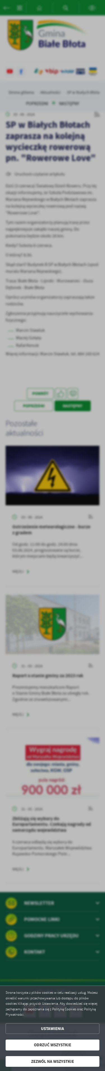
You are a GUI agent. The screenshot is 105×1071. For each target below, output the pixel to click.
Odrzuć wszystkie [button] (52, 1045)
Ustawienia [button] (52, 1028)
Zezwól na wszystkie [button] (52, 1061)
